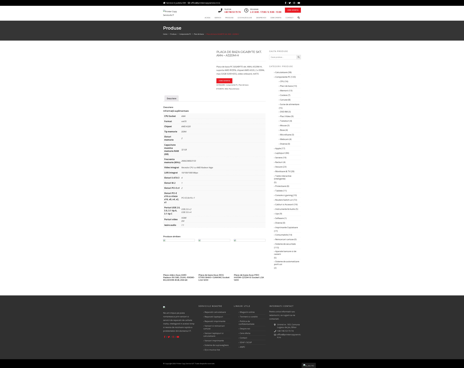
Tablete (279, 190)
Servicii (217, 18)
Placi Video (285, 116)
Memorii (284, 90)
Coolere (283, 95)
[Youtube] (299, 3)
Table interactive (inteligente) (282, 177)
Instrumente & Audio (285, 209)
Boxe (282, 130)
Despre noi (261, 18)
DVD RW (284, 111)
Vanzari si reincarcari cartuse (214, 327)
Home (165, 34)
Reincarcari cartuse (284, 239)
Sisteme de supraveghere (217, 345)
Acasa (207, 18)
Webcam (284, 139)
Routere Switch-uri (284, 199)
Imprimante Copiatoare (286, 227)
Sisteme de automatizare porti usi (286, 263)
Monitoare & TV (282, 171)
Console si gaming (284, 195)
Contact (289, 18)
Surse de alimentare (289, 104)
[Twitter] (290, 3)
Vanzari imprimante (214, 340)
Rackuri (279, 162)
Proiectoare (280, 186)
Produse (229, 18)
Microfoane (285, 134)
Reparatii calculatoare (215, 312)
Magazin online (247, 312)
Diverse (283, 143)
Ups (277, 213)
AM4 (226, 89)
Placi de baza (199, 34)
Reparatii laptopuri (214, 316)
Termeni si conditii (249, 316)
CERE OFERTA (292, 10)
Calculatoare (281, 72)
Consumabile (281, 234)
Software (279, 218)
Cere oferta (275, 18)
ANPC (242, 347)
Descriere (171, 98)
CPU (282, 81)
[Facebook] (285, 3)
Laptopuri (280, 153)
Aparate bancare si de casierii (285, 252)
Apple (278, 148)
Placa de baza (234, 89)
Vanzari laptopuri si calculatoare (213, 334)
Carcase (284, 99)
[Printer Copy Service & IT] (172, 13)
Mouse (283, 125)
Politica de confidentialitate (246, 322)
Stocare (278, 166)
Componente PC (185, 34)
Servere (278, 157)
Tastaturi (284, 120)
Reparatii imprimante (215, 321)
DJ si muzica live (245, 18)
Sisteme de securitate (285, 244)
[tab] (171, 98)
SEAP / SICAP (246, 342)
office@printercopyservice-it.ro (205, 2)
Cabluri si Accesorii (284, 204)
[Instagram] (294, 3)
